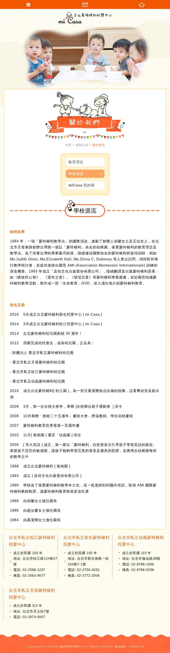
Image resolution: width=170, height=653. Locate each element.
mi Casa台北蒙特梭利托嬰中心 (85, 17)
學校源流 (75, 174)
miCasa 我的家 (81, 185)
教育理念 (75, 162)
